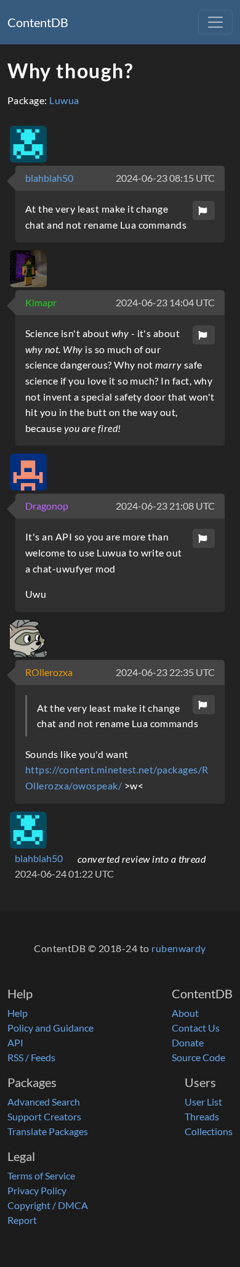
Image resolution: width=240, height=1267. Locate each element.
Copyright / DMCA (47, 1205)
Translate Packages (47, 1131)
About (185, 1013)
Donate (188, 1042)
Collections (209, 1131)
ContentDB (37, 22)
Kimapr (41, 302)
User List (203, 1101)
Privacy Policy (36, 1190)
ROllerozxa (49, 672)
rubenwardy (178, 948)
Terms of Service (41, 1175)
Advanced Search (43, 1101)
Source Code (198, 1057)
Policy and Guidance (50, 1027)
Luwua (64, 100)
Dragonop (46, 505)
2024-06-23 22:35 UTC (165, 672)
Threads (202, 1116)
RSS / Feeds (31, 1057)
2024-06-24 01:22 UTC (64, 873)
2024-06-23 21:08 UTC (165, 505)
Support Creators (44, 1116)
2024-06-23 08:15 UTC (165, 178)
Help (17, 1013)
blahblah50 (49, 178)
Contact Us (196, 1027)
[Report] (204, 210)
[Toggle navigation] (215, 22)
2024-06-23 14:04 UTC (165, 302)
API (15, 1042)
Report (22, 1220)
